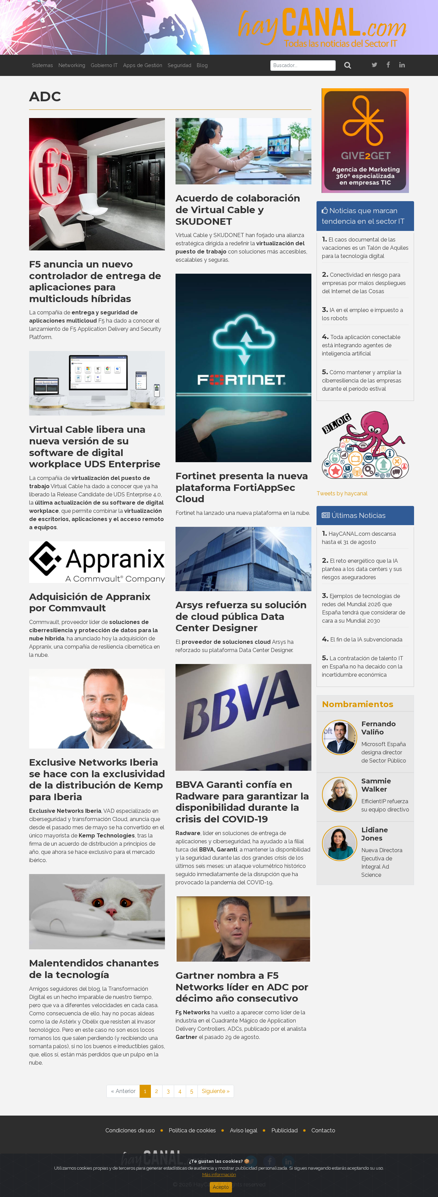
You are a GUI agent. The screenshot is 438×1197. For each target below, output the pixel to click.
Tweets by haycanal (342, 493)
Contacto (323, 1130)
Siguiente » (216, 1091)
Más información (219, 1174)
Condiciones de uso (130, 1130)
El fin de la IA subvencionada (366, 639)
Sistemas (42, 65)
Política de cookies (192, 1130)
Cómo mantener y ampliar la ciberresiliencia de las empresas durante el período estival (361, 380)
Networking (72, 65)
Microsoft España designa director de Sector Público (383, 752)
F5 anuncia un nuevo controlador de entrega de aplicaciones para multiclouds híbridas (95, 281)
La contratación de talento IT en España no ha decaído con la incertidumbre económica (362, 666)
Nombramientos (357, 704)
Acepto (221, 1187)
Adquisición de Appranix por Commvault (90, 602)
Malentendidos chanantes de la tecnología (94, 968)
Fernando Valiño (378, 728)
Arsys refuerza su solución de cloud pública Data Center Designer (241, 616)
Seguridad (179, 65)
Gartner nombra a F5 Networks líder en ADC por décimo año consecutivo (242, 987)
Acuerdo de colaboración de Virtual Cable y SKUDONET (238, 209)
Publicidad (284, 1130)
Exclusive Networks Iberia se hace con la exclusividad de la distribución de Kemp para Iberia (97, 779)
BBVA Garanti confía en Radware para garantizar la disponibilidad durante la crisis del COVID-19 (242, 802)
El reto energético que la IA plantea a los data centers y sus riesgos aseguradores (362, 569)
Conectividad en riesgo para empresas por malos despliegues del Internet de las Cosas (364, 283)
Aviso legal (243, 1130)
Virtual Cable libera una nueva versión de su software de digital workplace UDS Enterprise (94, 447)
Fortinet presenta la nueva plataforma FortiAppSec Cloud (242, 487)
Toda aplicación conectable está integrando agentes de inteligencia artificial (361, 345)
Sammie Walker (376, 785)
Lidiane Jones (374, 834)
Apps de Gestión (142, 65)
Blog (202, 65)
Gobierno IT (104, 65)
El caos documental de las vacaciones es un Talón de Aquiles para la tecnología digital (365, 247)
